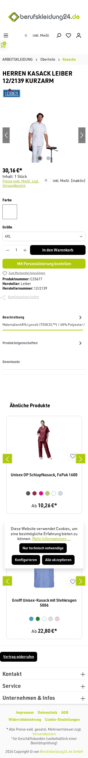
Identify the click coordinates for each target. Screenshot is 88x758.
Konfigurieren (26, 559)
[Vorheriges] (7, 459)
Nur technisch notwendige (43, 548)
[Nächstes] (81, 459)
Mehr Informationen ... (51, 538)
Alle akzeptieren (58, 559)
